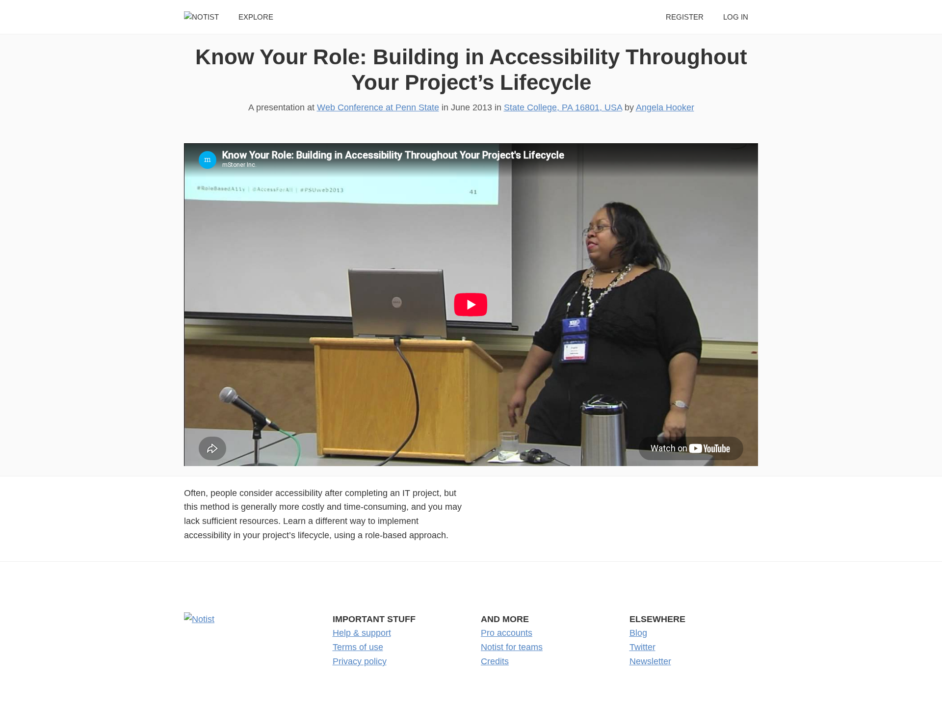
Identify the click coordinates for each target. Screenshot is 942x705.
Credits (495, 661)
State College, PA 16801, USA (563, 107)
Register (685, 17)
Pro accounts (506, 633)
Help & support (362, 633)
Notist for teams (512, 647)
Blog (638, 633)
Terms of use (358, 647)
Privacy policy (360, 661)
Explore (255, 17)
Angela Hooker (665, 107)
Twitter (642, 647)
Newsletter (650, 661)
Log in (735, 17)
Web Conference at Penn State (378, 107)
